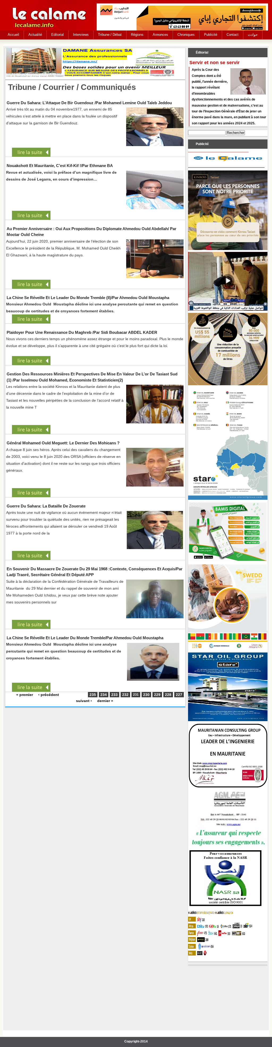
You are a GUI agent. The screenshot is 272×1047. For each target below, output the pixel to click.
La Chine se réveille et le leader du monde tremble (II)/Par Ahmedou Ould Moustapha (88, 297)
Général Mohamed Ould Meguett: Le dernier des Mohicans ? (63, 443)
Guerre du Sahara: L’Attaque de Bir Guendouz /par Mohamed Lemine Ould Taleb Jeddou (89, 102)
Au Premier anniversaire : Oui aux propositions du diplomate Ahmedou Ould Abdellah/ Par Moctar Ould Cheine (91, 231)
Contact (233, 35)
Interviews (81, 35)
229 (157, 695)
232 (125, 695)
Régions (137, 35)
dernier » (105, 701)
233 (114, 695)
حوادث (253, 35)
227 (179, 695)
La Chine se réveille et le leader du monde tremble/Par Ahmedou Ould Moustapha (85, 638)
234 (103, 695)
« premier (24, 695)
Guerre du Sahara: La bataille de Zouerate (46, 506)
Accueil (13, 35)
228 (168, 695)
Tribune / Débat (110, 35)
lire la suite (30, 152)
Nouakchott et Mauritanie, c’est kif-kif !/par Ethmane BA (60, 165)
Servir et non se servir (214, 62)
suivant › (84, 701)
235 (93, 695)
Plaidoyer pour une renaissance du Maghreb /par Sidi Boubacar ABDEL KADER (82, 332)
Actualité (35, 35)
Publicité (210, 35)
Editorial (57, 35)
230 (146, 695)
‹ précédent (48, 695)
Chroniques (186, 35)
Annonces (160, 35)
